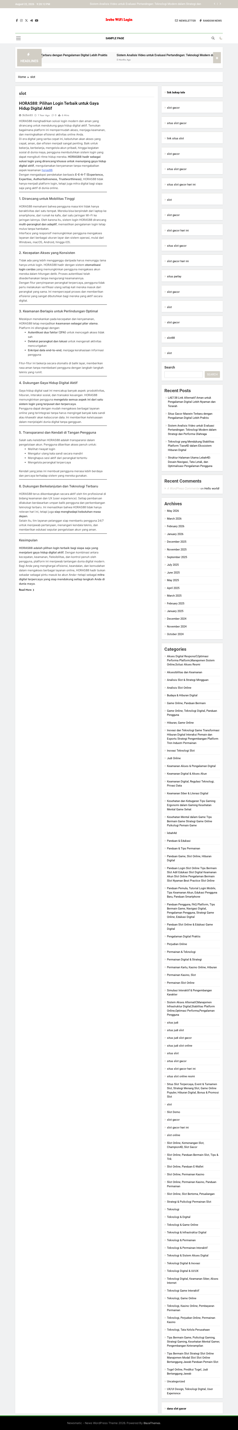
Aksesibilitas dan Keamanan (184, 672)
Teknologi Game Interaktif (183, 1290)
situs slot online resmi (181, 1076)
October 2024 (175, 634)
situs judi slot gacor (179, 1038)
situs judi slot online (179, 1045)
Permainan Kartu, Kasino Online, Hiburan (192, 967)
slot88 (171, 338)
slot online (173, 1135)
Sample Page (115, 38)
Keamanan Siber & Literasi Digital (187, 793)
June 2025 (173, 572)
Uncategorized (176, 1381)
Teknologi (173, 1209)
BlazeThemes (152, 1423)
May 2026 (173, 511)
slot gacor (173, 107)
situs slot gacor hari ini (181, 184)
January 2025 (175, 611)
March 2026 (174, 518)
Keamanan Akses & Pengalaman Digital (191, 766)
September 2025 (177, 557)
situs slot (173, 1053)
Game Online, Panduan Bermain (186, 703)
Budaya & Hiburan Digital (182, 695)
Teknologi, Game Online (181, 1298)
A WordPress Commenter (183, 488)
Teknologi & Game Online (182, 1224)
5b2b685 (27, 115)
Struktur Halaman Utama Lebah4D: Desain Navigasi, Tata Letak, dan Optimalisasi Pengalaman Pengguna (190, 462)
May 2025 (173, 580)
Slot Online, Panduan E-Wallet (185, 1166)
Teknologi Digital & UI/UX (182, 1271)
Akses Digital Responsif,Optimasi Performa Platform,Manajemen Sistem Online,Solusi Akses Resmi (191, 660)
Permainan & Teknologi (181, 952)
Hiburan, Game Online (180, 722)
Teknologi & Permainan (181, 1240)
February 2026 (175, 526)
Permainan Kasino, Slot (181, 975)
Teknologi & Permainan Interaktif (187, 1248)
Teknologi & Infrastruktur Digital (186, 1232)
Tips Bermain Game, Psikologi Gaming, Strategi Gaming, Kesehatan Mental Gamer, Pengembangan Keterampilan (193, 1342)
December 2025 (176, 541)
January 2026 (175, 534)
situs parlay (174, 276)
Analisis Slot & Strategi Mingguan (187, 680)
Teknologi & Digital (178, 1217)
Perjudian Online (177, 944)
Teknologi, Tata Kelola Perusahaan (188, 1329)
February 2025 (175, 603)
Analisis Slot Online (179, 687)
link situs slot (175, 138)
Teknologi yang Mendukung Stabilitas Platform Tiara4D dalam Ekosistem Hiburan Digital (146, 4)
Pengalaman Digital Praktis (183, 936)
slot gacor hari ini (178, 230)
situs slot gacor (176, 123)
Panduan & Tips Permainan (183, 848)
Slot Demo (173, 1112)
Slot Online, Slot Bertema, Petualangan (191, 1194)
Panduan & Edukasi (179, 841)
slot (169, 199)
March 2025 (174, 595)
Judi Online (174, 758)
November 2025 (176, 549)
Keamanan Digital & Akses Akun (187, 773)
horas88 (47, 170)
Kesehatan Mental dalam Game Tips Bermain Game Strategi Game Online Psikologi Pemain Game (189, 821)
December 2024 (176, 618)
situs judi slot (175, 1030)
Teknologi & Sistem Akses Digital (187, 1255)
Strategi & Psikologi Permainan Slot (189, 1201)
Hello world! (211, 488)
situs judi (172, 1022)
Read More (25, 590)
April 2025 (173, 588)
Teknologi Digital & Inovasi (183, 1263)
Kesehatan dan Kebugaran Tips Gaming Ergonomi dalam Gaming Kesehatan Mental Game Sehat (191, 805)
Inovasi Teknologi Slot (181, 750)
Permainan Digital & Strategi (184, 959)
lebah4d (172, 833)
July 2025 (173, 564)
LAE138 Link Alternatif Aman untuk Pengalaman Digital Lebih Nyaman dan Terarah (192, 402)
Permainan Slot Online (180, 982)
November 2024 (176, 626)
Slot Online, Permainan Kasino (185, 1174)
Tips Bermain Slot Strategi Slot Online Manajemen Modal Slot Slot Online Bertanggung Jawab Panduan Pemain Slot (192, 1358)
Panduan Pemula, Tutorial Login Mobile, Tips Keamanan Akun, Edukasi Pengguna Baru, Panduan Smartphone (192, 892)
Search (169, 367)
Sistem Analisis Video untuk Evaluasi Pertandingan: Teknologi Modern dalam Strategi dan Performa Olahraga (157, 55)
